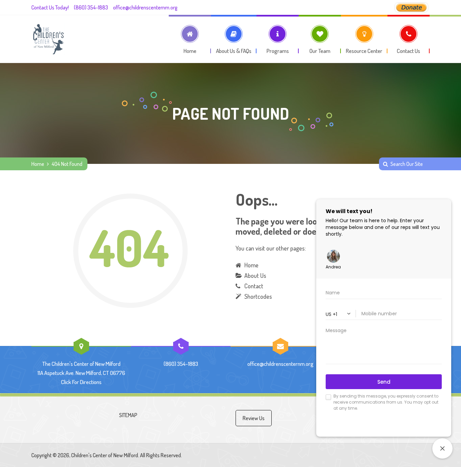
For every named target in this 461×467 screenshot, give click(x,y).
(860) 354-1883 (91, 7)
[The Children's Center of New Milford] (48, 39)
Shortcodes (258, 296)
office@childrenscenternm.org (145, 7)
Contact (253, 286)
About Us (255, 275)
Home (37, 163)
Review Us (254, 418)
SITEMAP (128, 415)
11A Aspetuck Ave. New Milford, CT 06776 (81, 372)
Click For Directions (81, 381)
